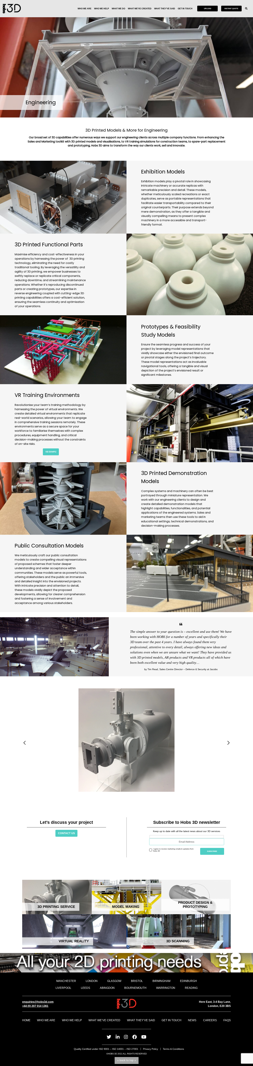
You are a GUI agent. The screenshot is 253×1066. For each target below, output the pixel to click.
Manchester (66, 980)
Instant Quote (231, 8)
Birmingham (161, 980)
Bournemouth (135, 987)
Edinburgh (188, 980)
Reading (191, 987)
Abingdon (107, 987)
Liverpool (63, 987)
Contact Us (66, 833)
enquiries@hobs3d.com (38, 1001)
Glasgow (114, 980)
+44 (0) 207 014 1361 (35, 1005)
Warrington (165, 987)
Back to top (127, 1060)
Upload (207, 8)
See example (50, 451)
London (92, 980)
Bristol (137, 980)
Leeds (85, 987)
